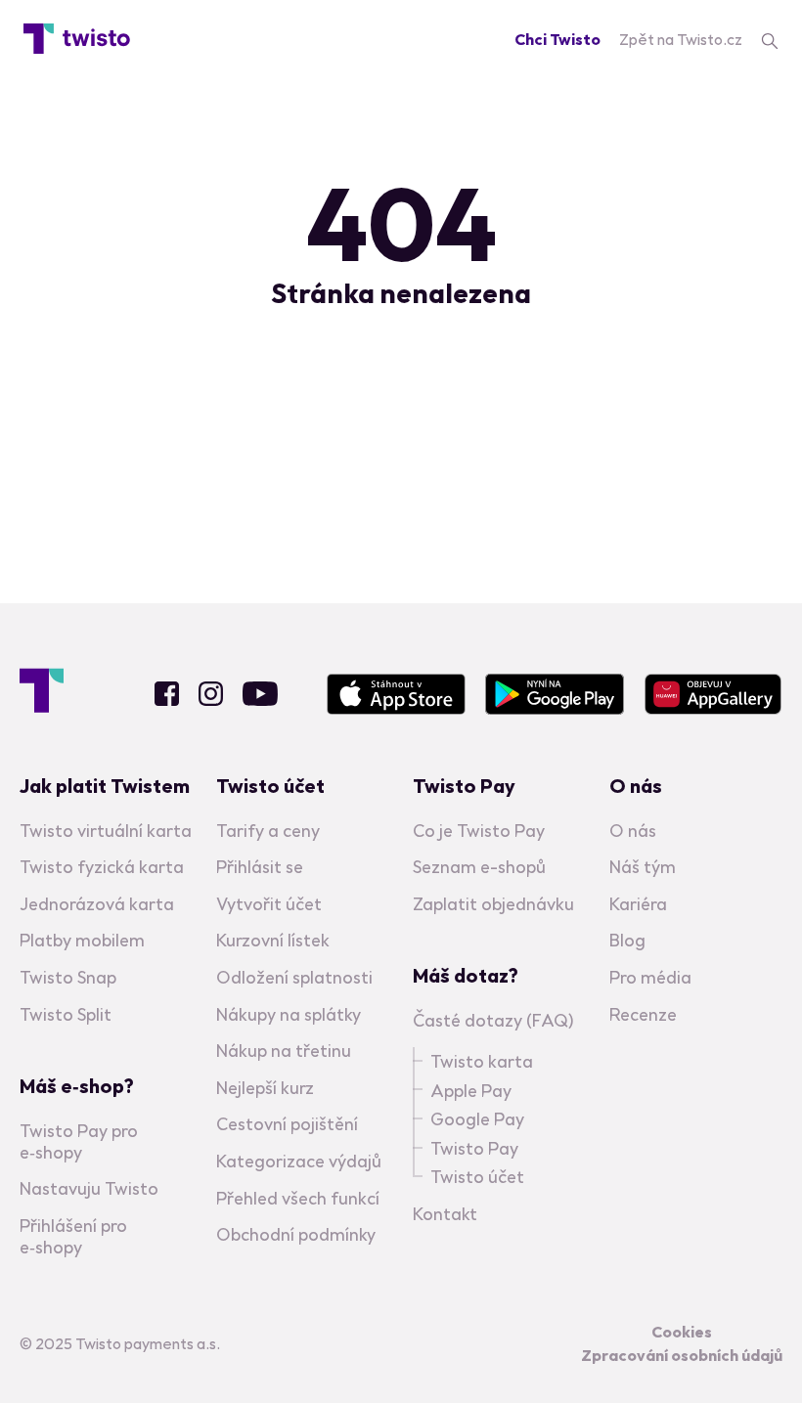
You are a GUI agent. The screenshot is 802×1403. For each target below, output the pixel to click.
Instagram (211, 694)
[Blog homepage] (76, 39)
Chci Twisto (557, 39)
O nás (632, 830)
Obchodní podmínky (296, 1234)
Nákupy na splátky (288, 1014)
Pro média (650, 977)
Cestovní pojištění (287, 1124)
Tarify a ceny (268, 830)
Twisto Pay (474, 1148)
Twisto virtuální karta (106, 830)
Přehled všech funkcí (297, 1198)
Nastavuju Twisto (89, 1188)
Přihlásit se (259, 866)
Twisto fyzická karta (102, 866)
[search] (770, 39)
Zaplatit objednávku (493, 904)
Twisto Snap (68, 977)
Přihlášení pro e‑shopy (73, 1236)
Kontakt (445, 1214)
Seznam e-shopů (479, 866)
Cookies (681, 1331)
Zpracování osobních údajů (681, 1355)
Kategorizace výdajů (298, 1161)
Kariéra (638, 904)
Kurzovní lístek (273, 940)
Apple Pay (471, 1090)
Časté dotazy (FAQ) (493, 1020)
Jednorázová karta (97, 904)
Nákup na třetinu (283, 1050)
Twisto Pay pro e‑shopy (79, 1141)
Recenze (643, 1014)
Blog (627, 940)
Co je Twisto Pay (479, 830)
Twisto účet (477, 1176)
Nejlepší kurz (265, 1087)
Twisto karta (481, 1061)
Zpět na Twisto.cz (680, 39)
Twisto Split (65, 1014)
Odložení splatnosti (294, 977)
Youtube (260, 694)
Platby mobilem (82, 940)
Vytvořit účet (269, 904)
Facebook (167, 694)
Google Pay (477, 1119)
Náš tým (642, 866)
